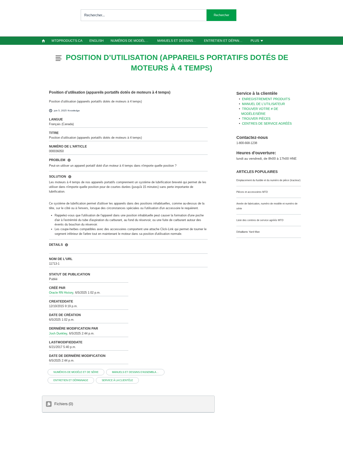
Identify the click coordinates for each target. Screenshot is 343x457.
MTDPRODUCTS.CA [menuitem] (67, 40)
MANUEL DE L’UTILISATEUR (263, 104)
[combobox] (158, 15)
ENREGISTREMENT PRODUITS (266, 99)
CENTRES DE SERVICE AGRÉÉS (267, 123)
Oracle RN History (61, 292)
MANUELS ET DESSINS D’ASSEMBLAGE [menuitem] (178, 40)
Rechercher (221, 15)
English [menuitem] (96, 40)
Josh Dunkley (58, 333)
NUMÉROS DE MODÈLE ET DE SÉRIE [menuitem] (132, 40)
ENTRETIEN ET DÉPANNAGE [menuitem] (225, 40)
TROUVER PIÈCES (256, 118)
